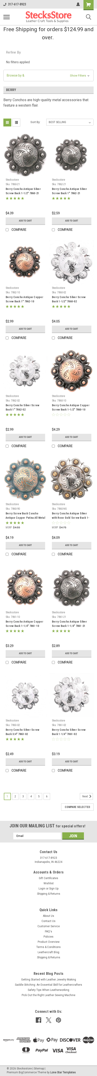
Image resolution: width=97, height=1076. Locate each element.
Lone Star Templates (63, 1072)
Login (42, 888)
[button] (48, 75)
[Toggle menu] (6, 17)
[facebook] (38, 1020)
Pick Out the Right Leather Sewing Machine (48, 995)
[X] (48, 1020)
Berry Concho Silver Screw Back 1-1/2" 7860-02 (68, 299)
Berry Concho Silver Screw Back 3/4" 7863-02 (22, 732)
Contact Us (48, 921)
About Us (48, 915)
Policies (48, 936)
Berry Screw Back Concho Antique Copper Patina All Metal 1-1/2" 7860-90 (25, 516)
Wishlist (49, 883)
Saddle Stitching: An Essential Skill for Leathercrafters (48, 984)
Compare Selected (77, 807)
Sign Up (53, 888)
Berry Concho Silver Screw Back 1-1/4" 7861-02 (68, 732)
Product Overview (49, 941)
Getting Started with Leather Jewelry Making (48, 979)
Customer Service (48, 926)
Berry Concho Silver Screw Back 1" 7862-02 (22, 407)
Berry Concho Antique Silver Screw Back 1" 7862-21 (69, 191)
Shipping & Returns (48, 893)
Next (85, 796)
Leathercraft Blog (48, 952)
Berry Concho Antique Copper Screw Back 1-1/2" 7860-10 (71, 407)
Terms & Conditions (48, 947)
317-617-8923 (17, 4)
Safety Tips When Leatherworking (48, 990)
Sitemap (39, 1068)
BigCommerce (28, 1072)
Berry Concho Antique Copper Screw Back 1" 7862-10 (24, 299)
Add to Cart (25, 220)
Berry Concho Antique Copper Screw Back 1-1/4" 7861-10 (24, 624)
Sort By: (35, 122)
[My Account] (78, 4)
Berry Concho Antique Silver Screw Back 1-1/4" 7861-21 (69, 624)
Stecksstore (12, 179)
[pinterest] (58, 1020)
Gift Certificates (48, 878)
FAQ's (48, 931)
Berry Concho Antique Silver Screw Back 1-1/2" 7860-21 (23, 191)
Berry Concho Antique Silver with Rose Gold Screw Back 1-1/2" (70, 516)
